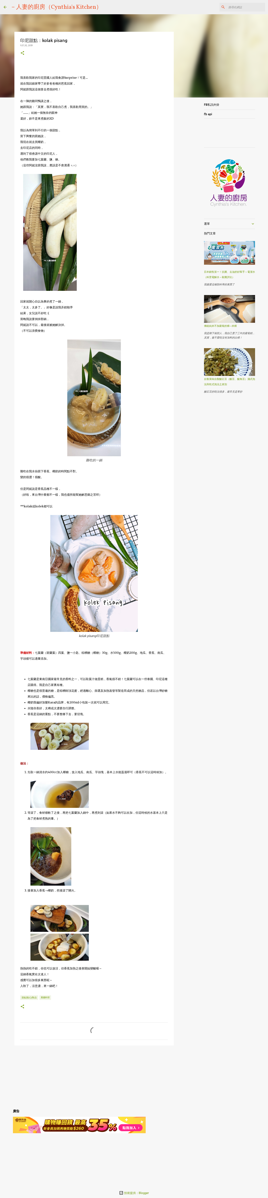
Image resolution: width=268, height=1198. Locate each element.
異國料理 (45, 997)
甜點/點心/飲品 (29, 997)
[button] (22, 53)
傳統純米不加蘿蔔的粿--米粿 (220, 325)
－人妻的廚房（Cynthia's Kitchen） (56, 7)
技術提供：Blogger (136, 1193)
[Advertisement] (94, 1076)
